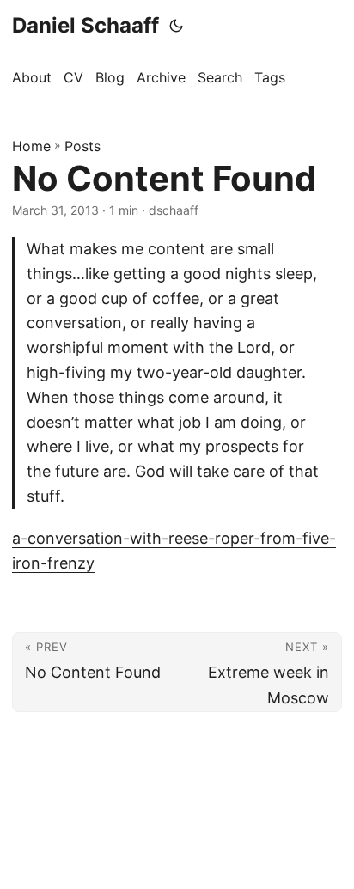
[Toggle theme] (176, 26)
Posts (82, 146)
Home (31, 146)
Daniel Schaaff (85, 25)
